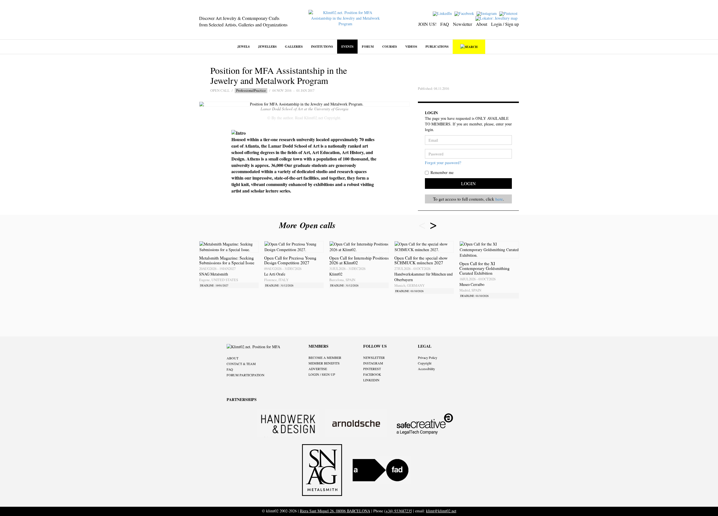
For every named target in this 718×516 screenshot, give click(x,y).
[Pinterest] (509, 13)
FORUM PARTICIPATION (245, 375)
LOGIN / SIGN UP (322, 374)
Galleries (294, 46)
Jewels (243, 46)
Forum (368, 46)
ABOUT (232, 358)
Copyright (424, 363)
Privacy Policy (427, 357)
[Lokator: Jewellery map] (497, 17)
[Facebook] (464, 13)
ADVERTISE (318, 368)
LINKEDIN (371, 380)
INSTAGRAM (373, 363)
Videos (411, 46)
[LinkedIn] (443, 13)
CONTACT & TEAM (241, 363)
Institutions (322, 46)
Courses (389, 46)
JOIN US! (427, 24)
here (499, 199)
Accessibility (426, 368)
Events (347, 46)
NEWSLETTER (374, 357)
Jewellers (267, 46)
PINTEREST (372, 368)
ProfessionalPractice (251, 90)
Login (468, 183)
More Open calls (308, 225)
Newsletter (462, 24)
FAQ (444, 24)
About (481, 24)
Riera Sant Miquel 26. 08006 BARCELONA (335, 510)
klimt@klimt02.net (441, 510)
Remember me (442, 172)
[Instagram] (487, 13)
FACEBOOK (372, 374)
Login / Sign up (505, 24)
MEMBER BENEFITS (324, 363)
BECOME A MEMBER (325, 357)
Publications (436, 46)
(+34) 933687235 (398, 510)
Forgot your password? (443, 162)
